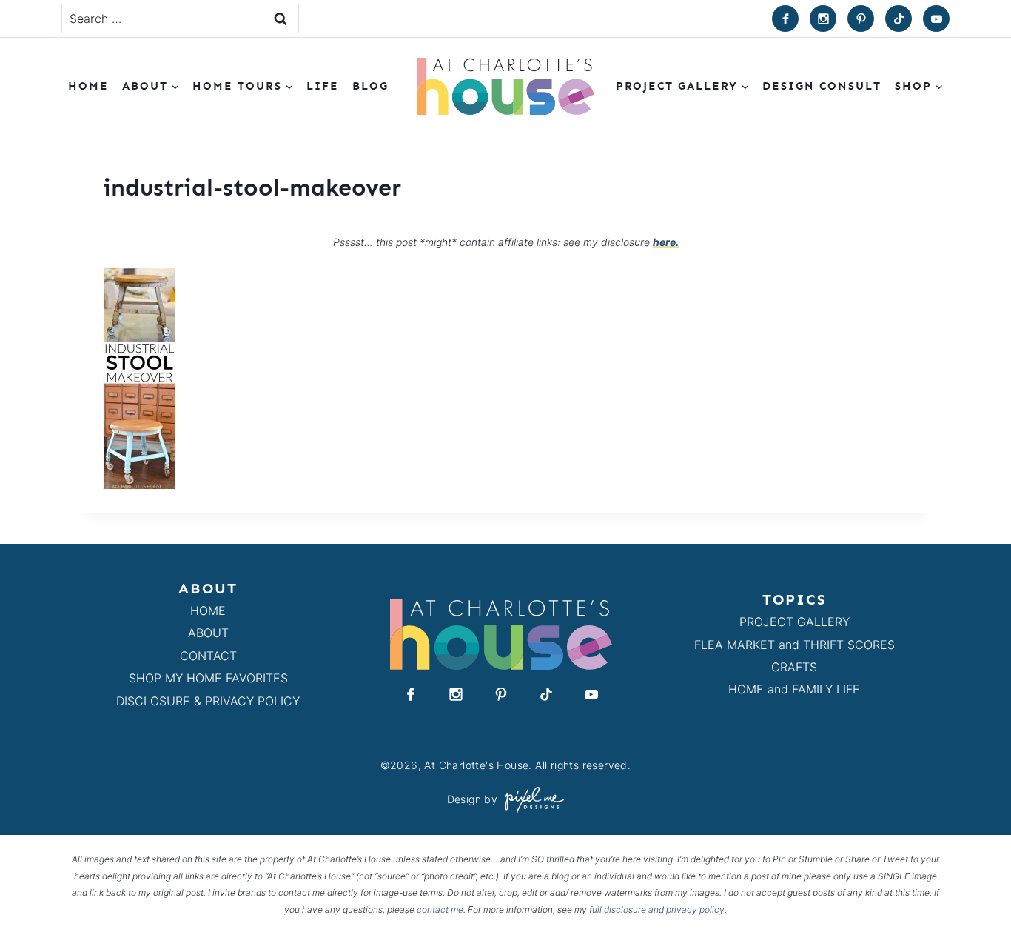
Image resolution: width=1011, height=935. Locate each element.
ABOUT (208, 632)
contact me (440, 909)
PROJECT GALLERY (794, 621)
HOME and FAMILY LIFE (794, 689)
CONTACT (208, 655)
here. (666, 242)
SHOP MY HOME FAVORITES (208, 678)
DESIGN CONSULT (821, 86)
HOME (208, 610)
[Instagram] (823, 18)
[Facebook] (785, 18)
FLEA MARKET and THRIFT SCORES (794, 644)
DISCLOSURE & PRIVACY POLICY (208, 700)
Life (322, 86)
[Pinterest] (860, 18)
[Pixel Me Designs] (530, 800)
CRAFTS (794, 666)
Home (88, 86)
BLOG (370, 86)
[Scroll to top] (973, 889)
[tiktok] (898, 18)
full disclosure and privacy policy (657, 909)
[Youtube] (936, 18)
